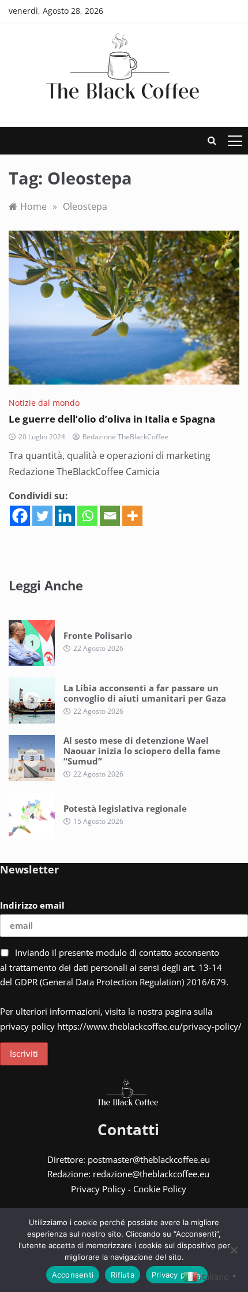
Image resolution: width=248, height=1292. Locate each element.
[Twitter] (42, 516)
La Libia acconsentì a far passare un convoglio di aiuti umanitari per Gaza (144, 693)
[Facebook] (20, 516)
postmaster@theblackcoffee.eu (149, 1159)
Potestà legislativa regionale (125, 808)
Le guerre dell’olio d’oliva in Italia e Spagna (112, 418)
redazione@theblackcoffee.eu (151, 1174)
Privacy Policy (98, 1189)
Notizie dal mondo (44, 402)
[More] (132, 516)
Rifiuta (122, 1274)
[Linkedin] (65, 516)
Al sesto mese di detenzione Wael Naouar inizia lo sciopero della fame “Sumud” (141, 750)
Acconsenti (73, 1274)
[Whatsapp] (87, 516)
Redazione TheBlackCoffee (125, 437)
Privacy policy (177, 1274)
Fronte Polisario (97, 635)
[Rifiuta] (233, 1250)
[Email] (110, 516)
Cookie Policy (159, 1189)
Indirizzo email (32, 905)
